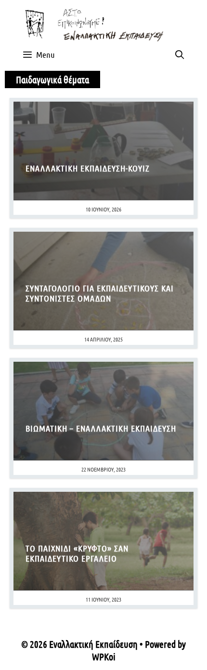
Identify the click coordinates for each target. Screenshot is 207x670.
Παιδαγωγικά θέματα (52, 79)
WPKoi (104, 656)
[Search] (180, 54)
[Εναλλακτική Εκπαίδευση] (103, 23)
